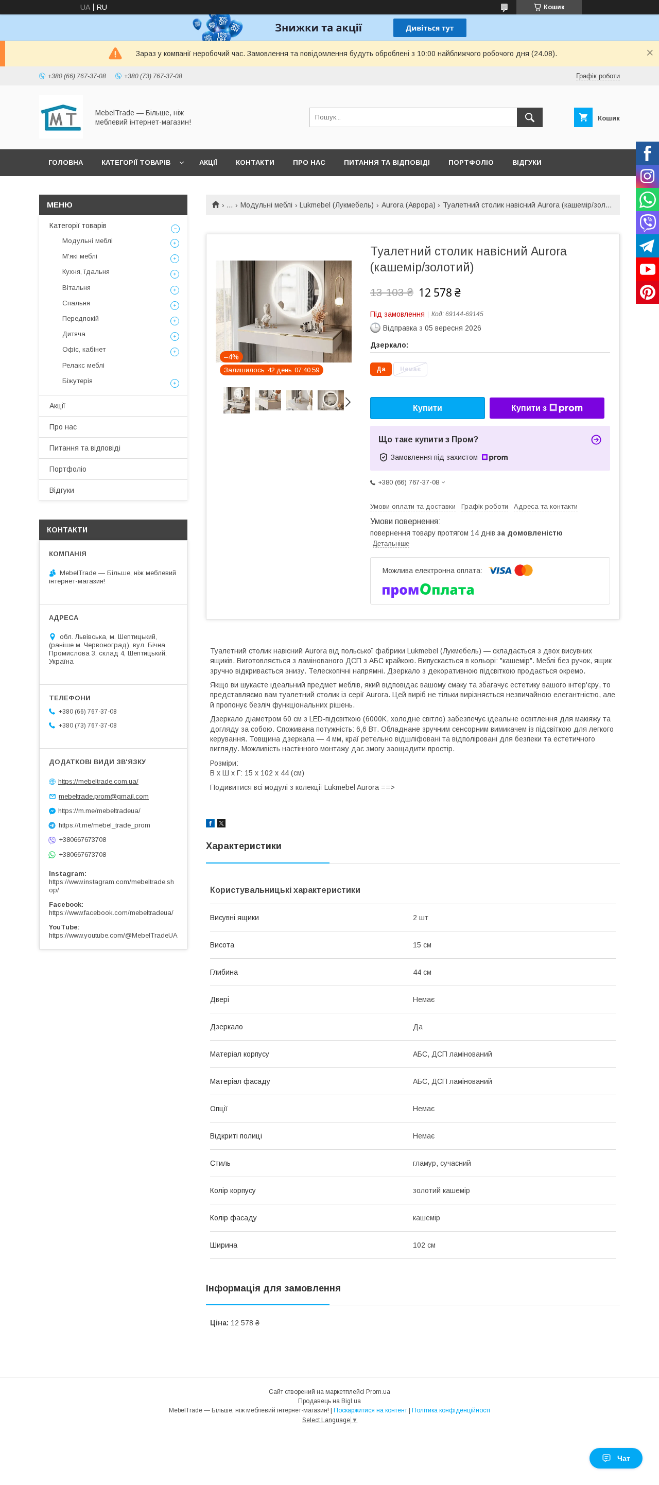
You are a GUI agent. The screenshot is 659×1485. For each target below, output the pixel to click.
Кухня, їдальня (86, 271)
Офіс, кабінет (84, 349)
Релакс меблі (83, 365)
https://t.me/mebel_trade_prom (104, 825)
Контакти (255, 162)
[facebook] (210, 825)
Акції (208, 162)
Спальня (76, 303)
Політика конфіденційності (451, 1410)
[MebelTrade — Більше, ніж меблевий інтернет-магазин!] (61, 136)
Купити (427, 408)
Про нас (309, 162)
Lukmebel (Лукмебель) (337, 205)
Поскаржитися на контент (370, 1410)
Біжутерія (77, 381)
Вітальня (76, 287)
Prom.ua (378, 1391)
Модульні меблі (266, 205)
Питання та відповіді (387, 162)
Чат (623, 1458)
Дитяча (73, 334)
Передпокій (80, 318)
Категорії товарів (135, 162)
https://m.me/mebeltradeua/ (99, 811)
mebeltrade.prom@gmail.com (104, 796)
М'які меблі (79, 256)
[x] (221, 825)
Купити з (529, 408)
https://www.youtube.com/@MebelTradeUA (113, 935)
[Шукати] (530, 117)
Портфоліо (471, 162)
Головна (65, 162)
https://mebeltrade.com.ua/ (98, 781)
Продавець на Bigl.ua (329, 1401)
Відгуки (527, 162)
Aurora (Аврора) (408, 205)
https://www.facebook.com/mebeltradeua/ (111, 913)
